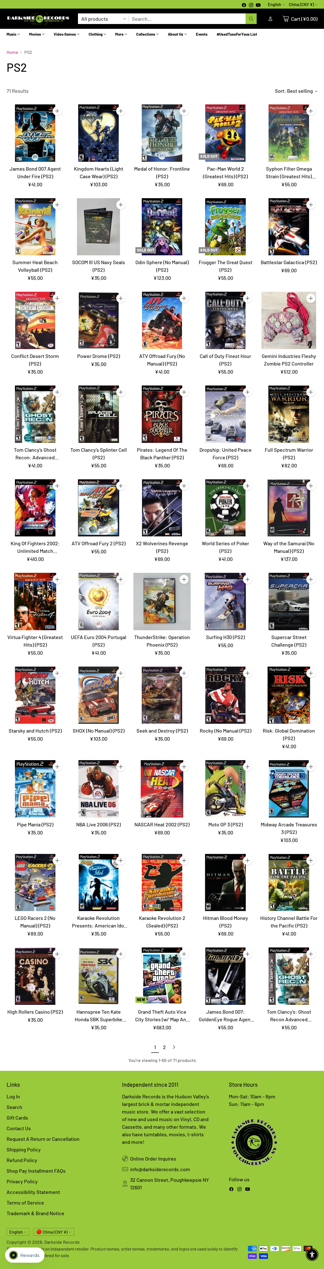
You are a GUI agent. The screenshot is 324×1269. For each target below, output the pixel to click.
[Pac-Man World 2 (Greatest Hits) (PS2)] (225, 133)
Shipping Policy (24, 1149)
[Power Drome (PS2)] (98, 320)
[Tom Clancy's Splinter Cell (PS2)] (98, 414)
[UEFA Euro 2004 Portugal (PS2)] (98, 601)
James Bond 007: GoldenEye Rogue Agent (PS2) (225, 1019)
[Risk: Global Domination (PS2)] (289, 695)
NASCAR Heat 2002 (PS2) (162, 824)
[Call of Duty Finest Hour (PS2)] (225, 320)
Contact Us (19, 1128)
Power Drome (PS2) (98, 356)
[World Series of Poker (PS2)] (225, 508)
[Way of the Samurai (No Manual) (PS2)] (289, 508)
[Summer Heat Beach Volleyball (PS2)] (35, 227)
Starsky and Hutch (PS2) (35, 731)
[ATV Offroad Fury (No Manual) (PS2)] (162, 320)
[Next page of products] (174, 1047)
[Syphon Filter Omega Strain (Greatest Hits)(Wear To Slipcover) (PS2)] (289, 133)
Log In (13, 1096)
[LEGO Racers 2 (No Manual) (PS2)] (35, 882)
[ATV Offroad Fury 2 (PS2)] (98, 508)
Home (12, 52)
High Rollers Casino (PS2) (35, 1012)
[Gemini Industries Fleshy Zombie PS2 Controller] (289, 320)
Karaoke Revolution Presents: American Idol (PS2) (98, 925)
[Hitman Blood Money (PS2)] (225, 882)
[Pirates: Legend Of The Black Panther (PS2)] (162, 414)
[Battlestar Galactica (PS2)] (289, 227)
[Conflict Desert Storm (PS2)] (35, 320)
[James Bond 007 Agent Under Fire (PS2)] (35, 133)
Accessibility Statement (33, 1192)
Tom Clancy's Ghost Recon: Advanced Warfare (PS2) (35, 457)
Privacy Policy (22, 1181)
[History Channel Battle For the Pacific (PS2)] (289, 882)
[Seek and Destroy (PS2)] (162, 695)
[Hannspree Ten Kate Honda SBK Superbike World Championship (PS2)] (98, 976)
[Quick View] (57, 122)
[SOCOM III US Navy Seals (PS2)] (98, 227)
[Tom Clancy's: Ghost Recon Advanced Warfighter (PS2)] (289, 976)
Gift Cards (17, 1118)
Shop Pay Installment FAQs (36, 1171)
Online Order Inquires (153, 1158)
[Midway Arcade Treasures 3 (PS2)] (289, 789)
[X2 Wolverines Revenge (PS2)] (162, 508)
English (274, 4)
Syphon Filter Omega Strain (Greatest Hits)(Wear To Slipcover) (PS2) (289, 176)
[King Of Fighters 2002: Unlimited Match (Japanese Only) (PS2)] (35, 508)
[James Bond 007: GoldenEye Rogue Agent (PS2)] (225, 976)
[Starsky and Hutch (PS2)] (35, 695)
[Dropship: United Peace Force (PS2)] (225, 414)
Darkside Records (62, 1242)
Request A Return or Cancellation (43, 1139)
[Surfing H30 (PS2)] (225, 601)
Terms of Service (25, 1202)
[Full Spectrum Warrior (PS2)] (289, 414)
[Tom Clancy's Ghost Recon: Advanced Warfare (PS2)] (35, 414)
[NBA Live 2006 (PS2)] (98, 789)
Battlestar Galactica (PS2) (289, 262)
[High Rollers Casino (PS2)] (35, 976)
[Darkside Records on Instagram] (251, 5)
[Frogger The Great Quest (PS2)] (225, 227)
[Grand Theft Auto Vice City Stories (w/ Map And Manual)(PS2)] (162, 976)
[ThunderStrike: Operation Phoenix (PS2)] (162, 601)
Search (14, 1107)
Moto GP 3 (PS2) (225, 824)
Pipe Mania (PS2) (35, 824)
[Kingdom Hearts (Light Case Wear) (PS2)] (98, 133)
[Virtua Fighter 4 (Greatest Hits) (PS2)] (35, 601)
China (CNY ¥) (301, 4)
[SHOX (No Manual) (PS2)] (98, 695)
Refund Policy (22, 1160)
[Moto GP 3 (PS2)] (225, 789)
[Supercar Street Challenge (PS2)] (289, 601)
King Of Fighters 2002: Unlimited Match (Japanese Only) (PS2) (35, 550)
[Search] (251, 18)
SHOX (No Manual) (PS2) (99, 731)
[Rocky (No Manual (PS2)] (225, 695)
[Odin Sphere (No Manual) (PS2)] (162, 227)
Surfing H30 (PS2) (225, 637)
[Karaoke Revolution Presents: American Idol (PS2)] (98, 882)
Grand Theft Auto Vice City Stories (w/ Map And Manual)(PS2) (162, 1019)
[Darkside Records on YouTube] (258, 5)
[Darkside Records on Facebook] (244, 5)
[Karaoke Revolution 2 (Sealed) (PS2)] (162, 882)
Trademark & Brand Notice (35, 1213)
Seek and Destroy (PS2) (162, 731)
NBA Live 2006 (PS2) (98, 824)
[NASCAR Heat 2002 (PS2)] (162, 789)
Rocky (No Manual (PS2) (225, 731)
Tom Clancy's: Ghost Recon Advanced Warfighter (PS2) (289, 1019)
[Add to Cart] (57, 111)
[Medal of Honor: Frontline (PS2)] (162, 133)
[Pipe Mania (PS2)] (35, 789)
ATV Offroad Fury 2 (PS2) (99, 543)
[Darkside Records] (38, 19)
